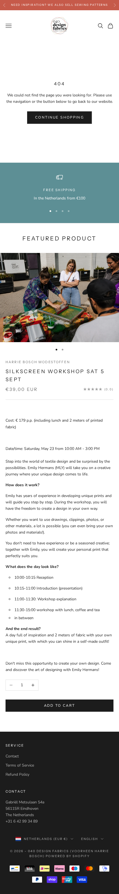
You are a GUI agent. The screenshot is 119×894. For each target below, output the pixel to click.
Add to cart (59, 705)
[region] (59, 187)
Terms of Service (20, 765)
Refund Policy (17, 774)
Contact (12, 756)
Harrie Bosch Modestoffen (38, 362)
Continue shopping (59, 117)
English (89, 839)
